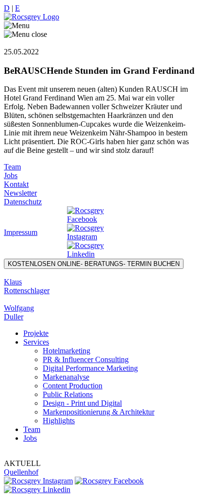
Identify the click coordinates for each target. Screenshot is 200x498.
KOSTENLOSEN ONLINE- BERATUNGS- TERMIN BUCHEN (94, 263)
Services (36, 342)
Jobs (10, 175)
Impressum (20, 232)
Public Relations (68, 394)
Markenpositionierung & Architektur (98, 412)
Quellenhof (21, 472)
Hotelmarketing (66, 351)
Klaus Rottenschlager (27, 286)
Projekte (36, 333)
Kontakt (16, 184)
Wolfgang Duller (19, 312)
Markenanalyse (66, 377)
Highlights (59, 420)
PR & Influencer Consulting (86, 359)
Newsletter (20, 193)
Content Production (72, 386)
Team (12, 167)
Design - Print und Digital (82, 403)
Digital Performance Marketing (90, 368)
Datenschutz (23, 202)
